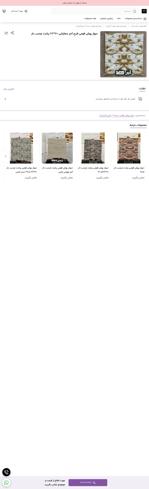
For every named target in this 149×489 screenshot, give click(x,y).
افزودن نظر (8, 89)
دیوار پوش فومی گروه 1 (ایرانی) (116, 26)
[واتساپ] (6, 483)
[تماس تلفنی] (6, 472)
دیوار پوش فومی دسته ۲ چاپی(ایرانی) (89, 26)
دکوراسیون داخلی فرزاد (139, 26)
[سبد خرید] (4, 11)
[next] (5, 156)
